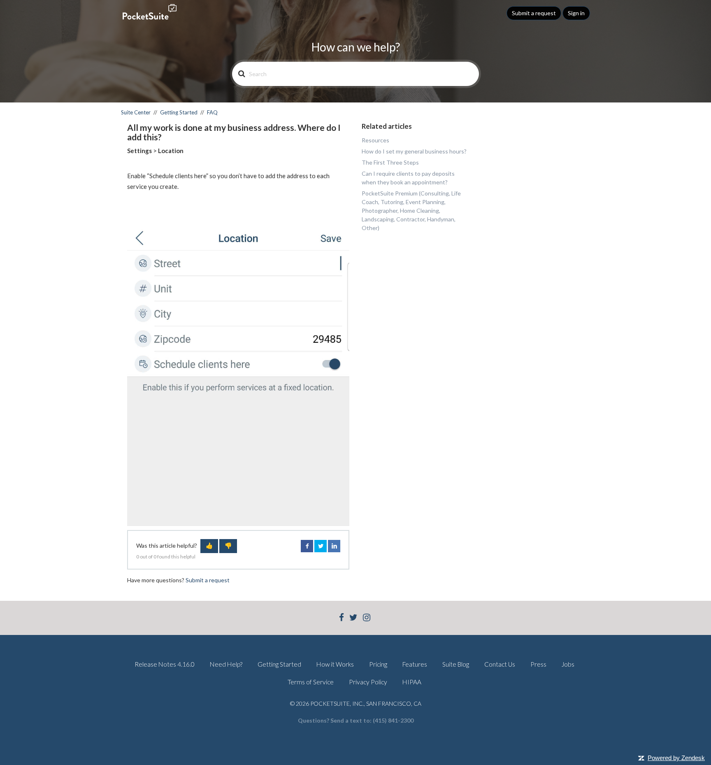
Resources (375, 140)
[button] (209, 546)
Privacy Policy (368, 682)
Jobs (568, 664)
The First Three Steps (390, 162)
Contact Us (499, 664)
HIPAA (411, 682)
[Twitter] (353, 618)
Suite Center (136, 112)
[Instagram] (366, 618)
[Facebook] (341, 618)
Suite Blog (455, 664)
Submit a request (534, 12)
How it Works (335, 664)
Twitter (320, 546)
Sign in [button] (576, 12)
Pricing (378, 664)
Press (538, 664)
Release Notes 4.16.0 (165, 664)
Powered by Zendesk (676, 757)
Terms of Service (311, 682)
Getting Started (179, 112)
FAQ (212, 112)
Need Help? (226, 664)
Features (414, 664)
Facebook (307, 546)
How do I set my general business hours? (414, 151)
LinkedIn (334, 546)
